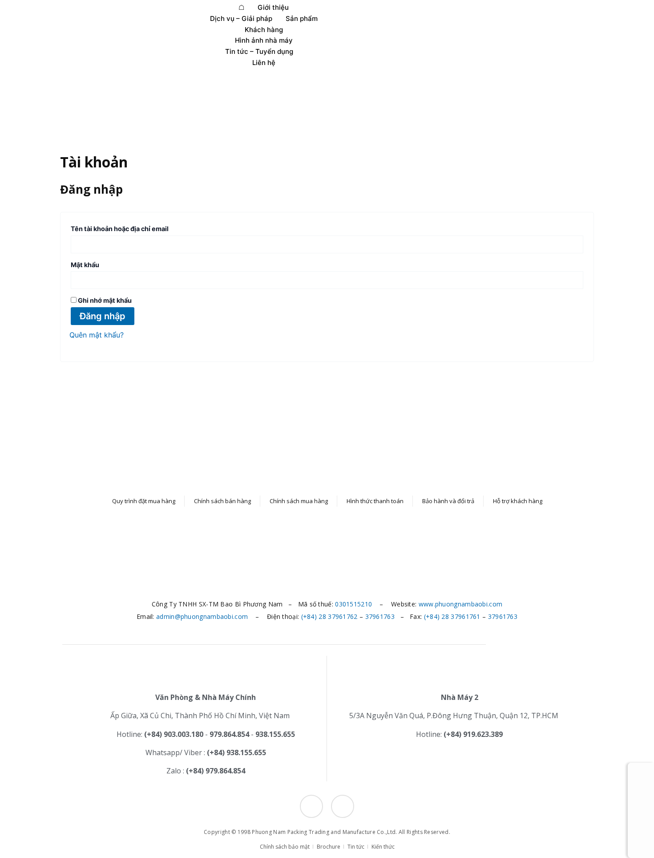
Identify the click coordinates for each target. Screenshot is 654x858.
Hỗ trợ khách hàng (517, 501)
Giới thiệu (273, 7)
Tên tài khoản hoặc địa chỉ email (130, 227)
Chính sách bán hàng (222, 501)
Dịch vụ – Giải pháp (241, 18)
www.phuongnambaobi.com (461, 604)
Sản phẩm (302, 18)
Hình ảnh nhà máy (264, 40)
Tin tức (355, 846)
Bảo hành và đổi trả (448, 501)
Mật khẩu (95, 263)
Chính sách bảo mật (285, 846)
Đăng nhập (102, 316)
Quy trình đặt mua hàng (143, 501)
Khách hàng (264, 29)
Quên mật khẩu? (96, 334)
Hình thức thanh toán (375, 501)
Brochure (328, 846)
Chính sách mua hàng (299, 501)
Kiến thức (383, 846)
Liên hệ (263, 62)
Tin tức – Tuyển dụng (259, 51)
